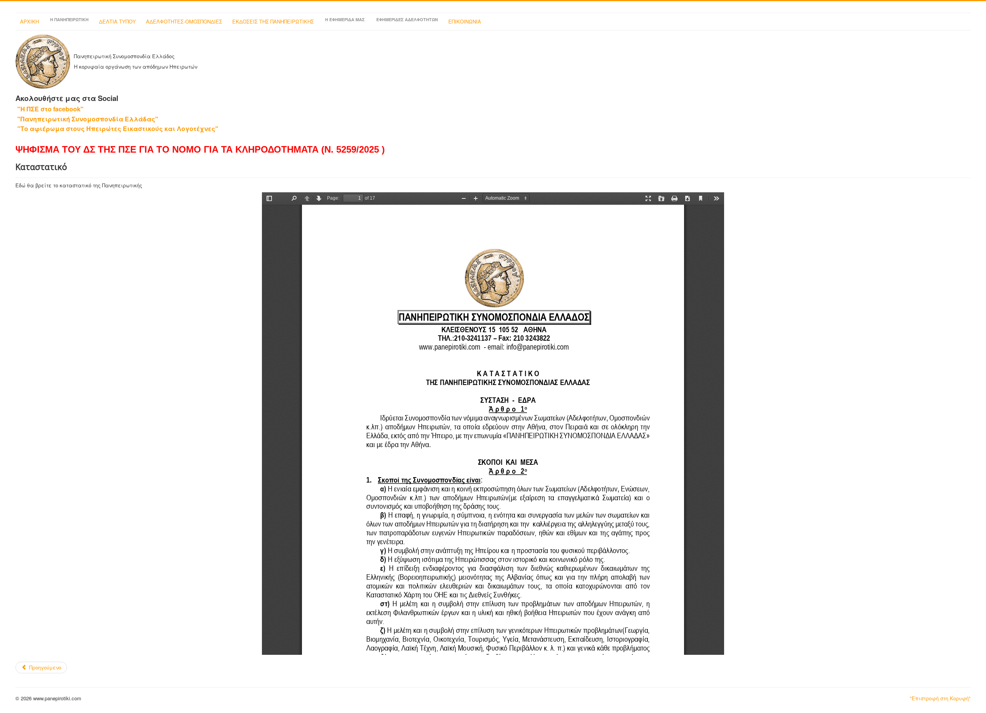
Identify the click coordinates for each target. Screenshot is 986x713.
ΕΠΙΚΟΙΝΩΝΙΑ (464, 21)
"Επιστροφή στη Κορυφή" (940, 698)
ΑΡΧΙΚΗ (29, 21)
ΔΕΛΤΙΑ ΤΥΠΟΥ (117, 21)
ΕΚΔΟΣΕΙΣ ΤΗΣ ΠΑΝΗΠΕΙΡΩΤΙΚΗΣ (273, 21)
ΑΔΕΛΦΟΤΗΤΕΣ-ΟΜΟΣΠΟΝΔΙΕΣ (184, 21)
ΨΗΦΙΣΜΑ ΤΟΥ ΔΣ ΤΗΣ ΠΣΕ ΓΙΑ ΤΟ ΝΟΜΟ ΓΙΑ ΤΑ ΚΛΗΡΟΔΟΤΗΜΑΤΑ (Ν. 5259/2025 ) (200, 149)
